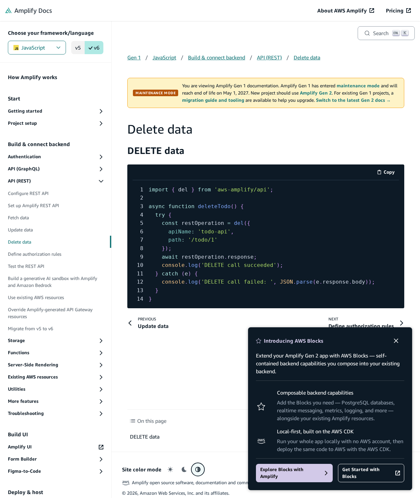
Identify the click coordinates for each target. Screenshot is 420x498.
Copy (391, 173)
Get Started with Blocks (361, 472)
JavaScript (33, 47)
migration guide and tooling (213, 100)
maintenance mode (358, 86)
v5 (78, 47)
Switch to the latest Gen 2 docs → (353, 100)
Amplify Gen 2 (316, 93)
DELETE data (155, 150)
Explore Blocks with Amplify (282, 472)
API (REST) (269, 57)
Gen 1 (134, 57)
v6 (96, 47)
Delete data (307, 57)
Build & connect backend (216, 57)
